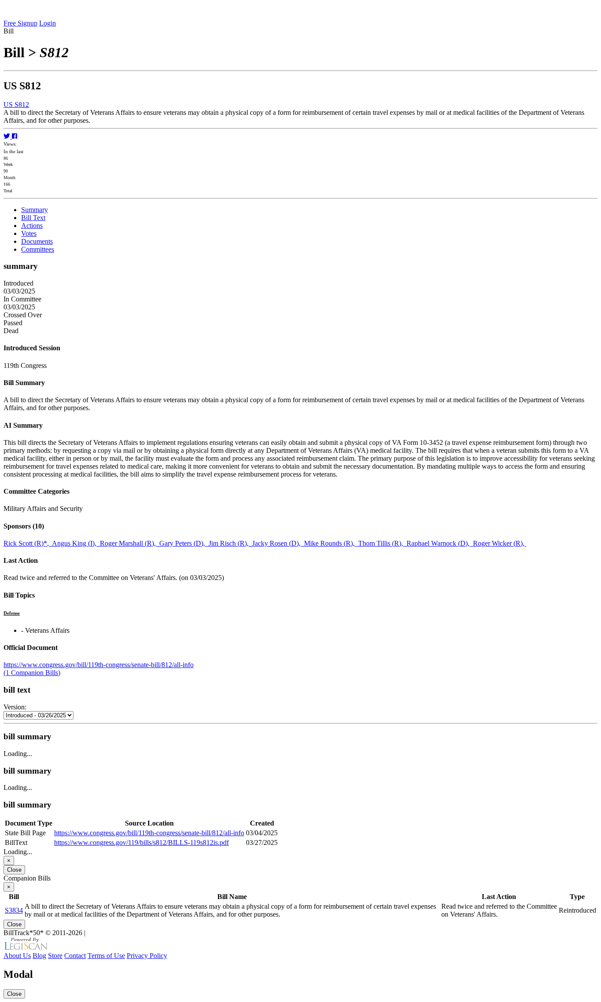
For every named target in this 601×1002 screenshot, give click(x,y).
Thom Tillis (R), (382, 543)
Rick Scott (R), (28, 543)
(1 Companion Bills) (32, 672)
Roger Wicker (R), (499, 543)
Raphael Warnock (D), (440, 543)
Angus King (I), (76, 543)
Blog (39, 955)
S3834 (14, 910)
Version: (15, 707)
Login (47, 23)
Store (55, 955)
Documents (37, 241)
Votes (29, 233)
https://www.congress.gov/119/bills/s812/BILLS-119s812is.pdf (141, 842)
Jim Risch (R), (230, 543)
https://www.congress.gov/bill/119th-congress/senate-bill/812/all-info (99, 664)
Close (14, 869)
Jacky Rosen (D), (278, 543)
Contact (75, 955)
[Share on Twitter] (8, 136)
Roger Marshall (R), (129, 543)
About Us (17, 955)
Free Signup (20, 23)
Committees (37, 249)
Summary (34, 209)
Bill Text (33, 217)
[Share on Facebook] (14, 136)
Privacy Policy (147, 955)
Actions (32, 225)
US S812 (16, 104)
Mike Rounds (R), (331, 543)
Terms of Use (106, 955)
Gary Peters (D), (184, 543)
